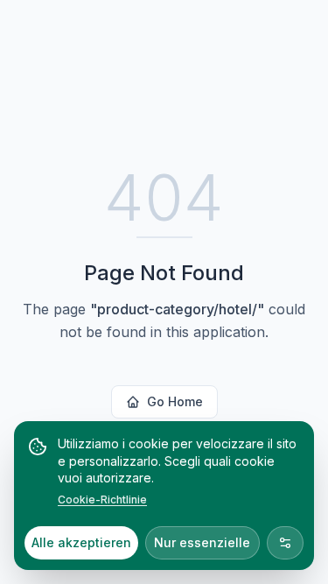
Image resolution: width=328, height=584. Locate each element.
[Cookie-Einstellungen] (285, 542)
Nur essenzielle (202, 542)
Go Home (175, 401)
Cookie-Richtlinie (102, 499)
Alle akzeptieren (81, 542)
